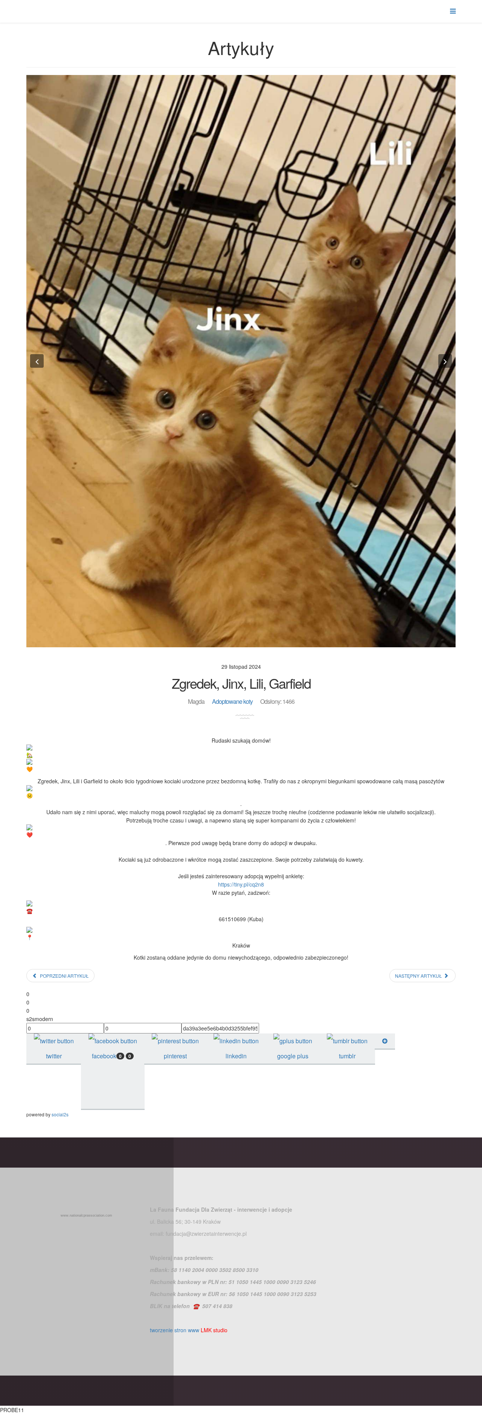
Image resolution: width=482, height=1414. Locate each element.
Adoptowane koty (232, 701)
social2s (60, 1114)
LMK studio (214, 1330)
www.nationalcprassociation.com (86, 1215)
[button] (37, 361)
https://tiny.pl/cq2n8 (241, 884)
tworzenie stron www (174, 1330)
